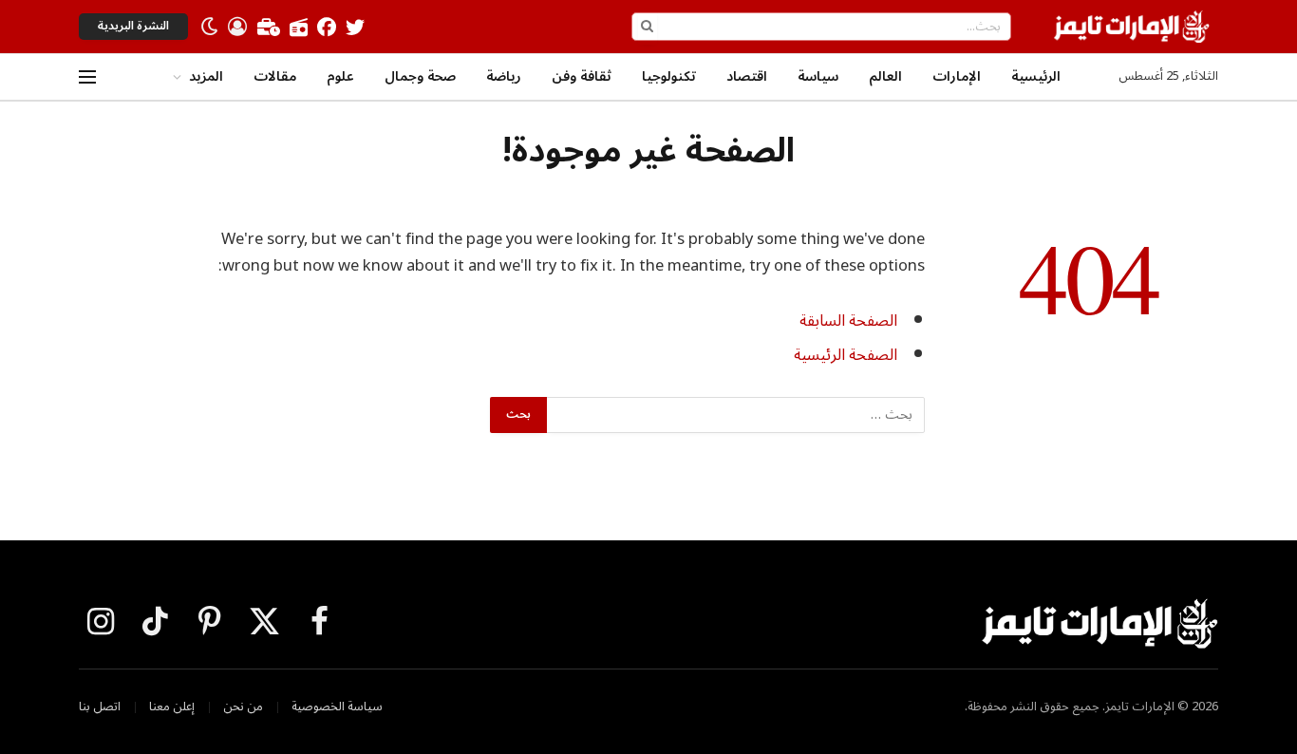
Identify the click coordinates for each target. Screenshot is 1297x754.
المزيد (206, 76)
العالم (885, 76)
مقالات (275, 76)
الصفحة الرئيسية (845, 354)
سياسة (818, 76)
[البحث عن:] (735, 415)
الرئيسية (1036, 76)
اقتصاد (746, 76)
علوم (340, 76)
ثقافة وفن (581, 76)
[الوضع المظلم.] (210, 26)
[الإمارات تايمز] (1131, 26)
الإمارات (956, 76)
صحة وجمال (420, 76)
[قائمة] (87, 77)
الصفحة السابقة (848, 320)
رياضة (503, 76)
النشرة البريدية (133, 26)
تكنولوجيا (669, 76)
